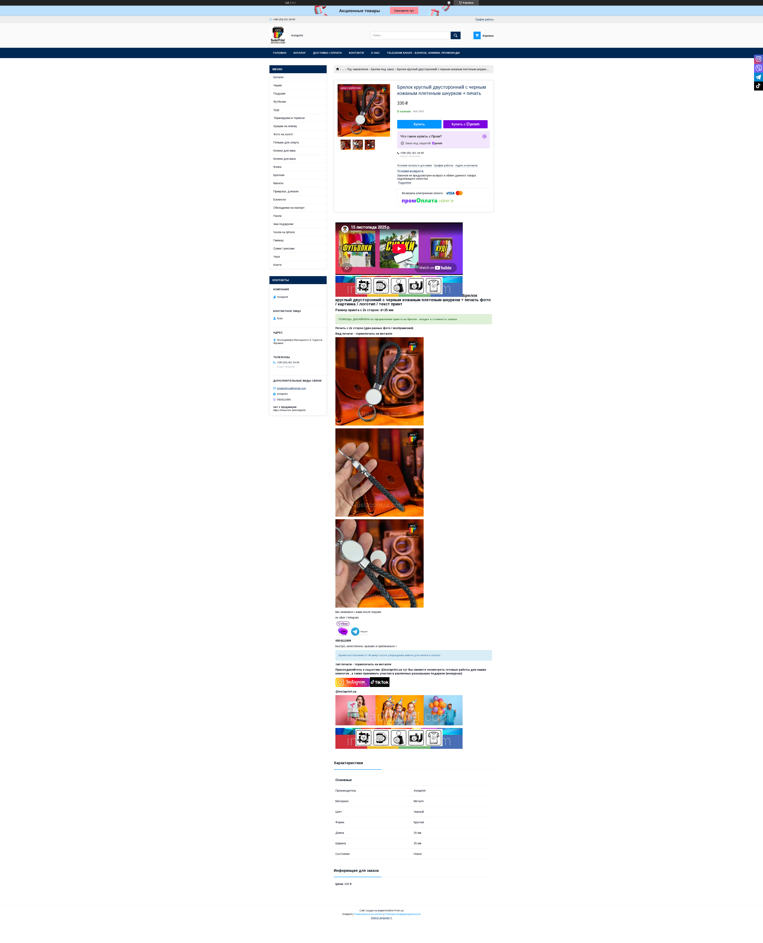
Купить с (459, 124)
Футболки (279, 101)
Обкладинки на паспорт (289, 207)
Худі (276, 109)
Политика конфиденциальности (403, 914)
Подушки (279, 93)
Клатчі (277, 264)
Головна (279, 52)
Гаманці (278, 240)
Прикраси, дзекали (285, 191)
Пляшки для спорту (286, 142)
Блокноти (279, 199)
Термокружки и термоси (289, 118)
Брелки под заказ (382, 69)
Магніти (278, 183)
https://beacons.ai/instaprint (289, 410)
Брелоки (278, 175)
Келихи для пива (284, 150)
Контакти (356, 52)
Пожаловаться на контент (368, 914)
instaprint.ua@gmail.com (291, 388)
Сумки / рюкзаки (283, 248)
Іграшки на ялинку (285, 126)
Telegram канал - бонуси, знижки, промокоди (423, 52)
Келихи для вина (284, 158)
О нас (375, 52)
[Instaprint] (277, 42)
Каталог (299, 52)
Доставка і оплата (327, 52)
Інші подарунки (283, 224)
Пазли (277, 215)
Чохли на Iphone (284, 232)
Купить (419, 124)
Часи (276, 256)
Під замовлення (357, 69)
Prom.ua (399, 910)
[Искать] (456, 35)
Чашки (277, 85)
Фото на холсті (283, 134)
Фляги (277, 167)
